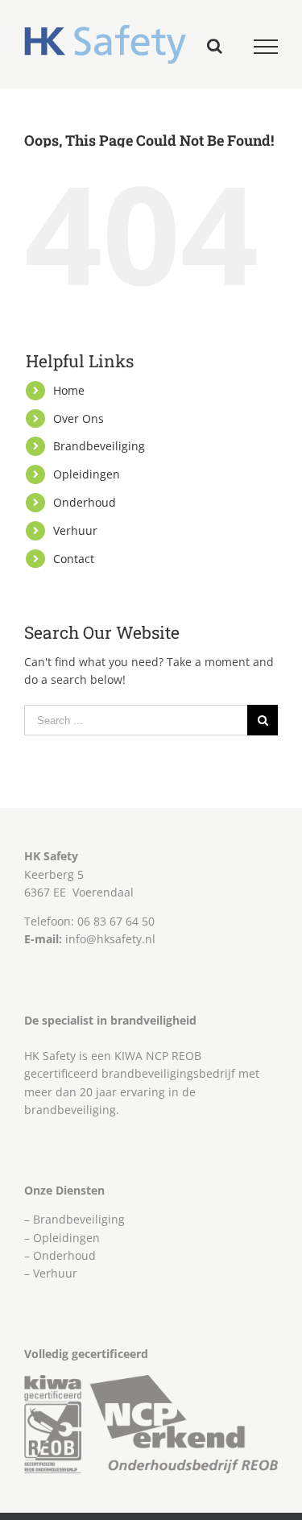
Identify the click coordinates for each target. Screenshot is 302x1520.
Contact (73, 558)
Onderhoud (84, 502)
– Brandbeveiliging (74, 1219)
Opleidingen (86, 474)
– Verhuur (50, 1273)
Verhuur (75, 530)
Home (69, 390)
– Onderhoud (60, 1255)
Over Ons (78, 418)
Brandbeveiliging (99, 446)
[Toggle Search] (214, 46)
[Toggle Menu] (266, 46)
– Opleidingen (62, 1237)
